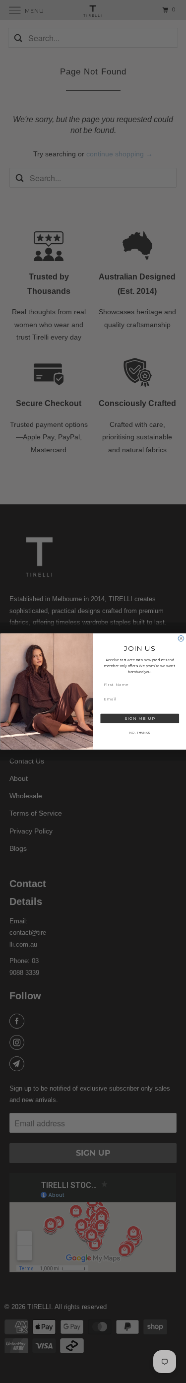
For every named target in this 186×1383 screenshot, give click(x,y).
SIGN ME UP (139, 718)
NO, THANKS (139, 732)
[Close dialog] (181, 639)
